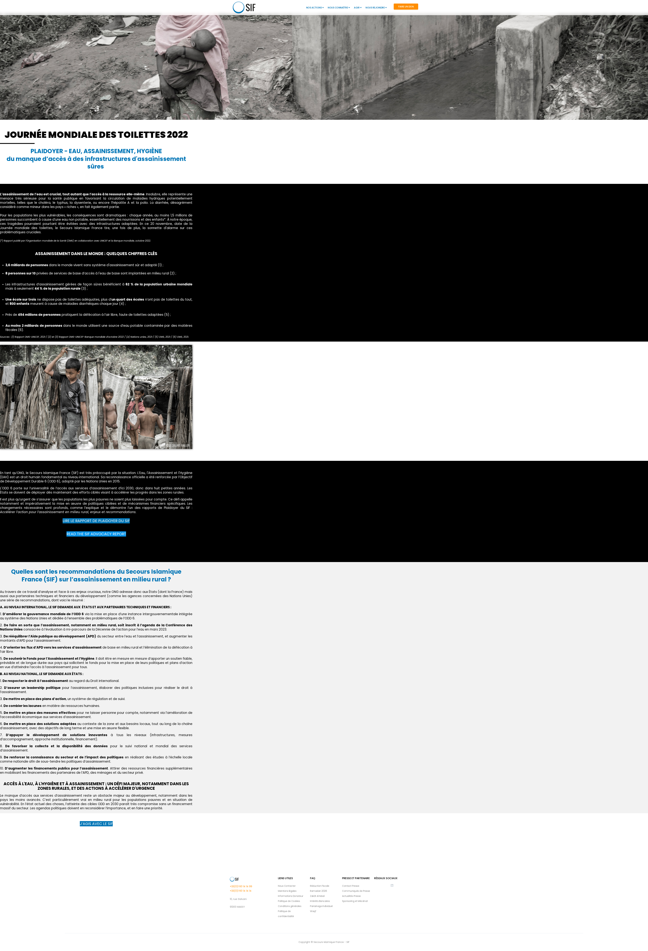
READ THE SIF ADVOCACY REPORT (96, 534)
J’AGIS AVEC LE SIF (96, 823)
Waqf (313, 911)
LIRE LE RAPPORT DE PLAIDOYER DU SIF (96, 520)
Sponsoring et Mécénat (355, 901)
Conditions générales (289, 906)
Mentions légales (287, 891)
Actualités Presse (351, 896)
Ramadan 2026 (318, 891)
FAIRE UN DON (406, 6)
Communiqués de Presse (356, 891)
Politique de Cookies (289, 901)
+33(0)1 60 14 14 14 (240, 890)
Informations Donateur (290, 896)
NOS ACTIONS (314, 7)
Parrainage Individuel (321, 906)
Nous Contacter (286, 886)
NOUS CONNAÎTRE (338, 7)
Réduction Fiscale (319, 886)
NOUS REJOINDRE (375, 7)
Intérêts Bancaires (320, 901)
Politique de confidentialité (286, 914)
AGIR (356, 7)
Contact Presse (350, 886)
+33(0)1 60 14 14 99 (241, 886)
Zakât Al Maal (317, 896)
